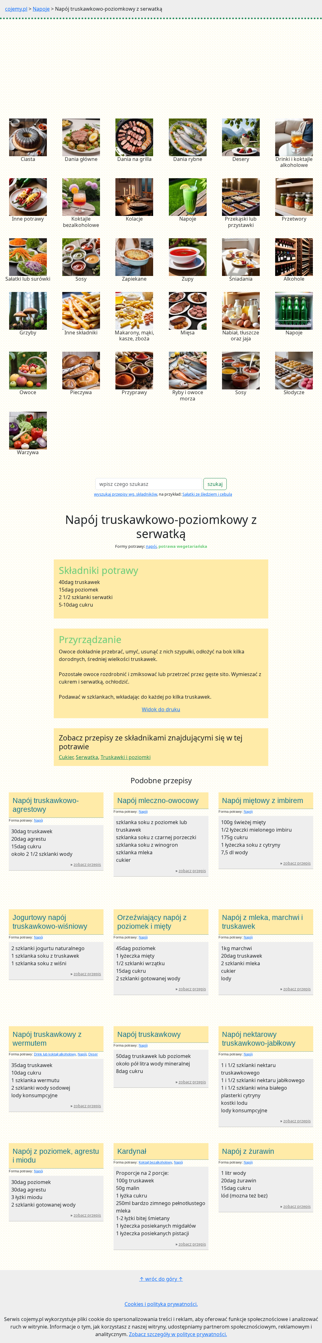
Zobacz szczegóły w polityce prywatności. (178, 1334)
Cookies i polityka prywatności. (161, 1304)
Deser (93, 1054)
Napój (38, 820)
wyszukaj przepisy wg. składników (125, 494)
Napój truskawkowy (149, 1034)
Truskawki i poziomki (126, 757)
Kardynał (131, 1151)
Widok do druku (161, 709)
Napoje (41, 8)
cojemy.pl (16, 8)
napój (151, 546)
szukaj (215, 484)
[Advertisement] (161, 66)
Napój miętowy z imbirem (262, 800)
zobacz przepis (87, 864)
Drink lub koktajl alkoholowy (55, 1054)
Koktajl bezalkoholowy (155, 1162)
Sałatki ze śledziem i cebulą (207, 494)
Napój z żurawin (248, 1151)
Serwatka (87, 757)
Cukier (66, 757)
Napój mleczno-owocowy (158, 800)
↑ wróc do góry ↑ (161, 1278)
